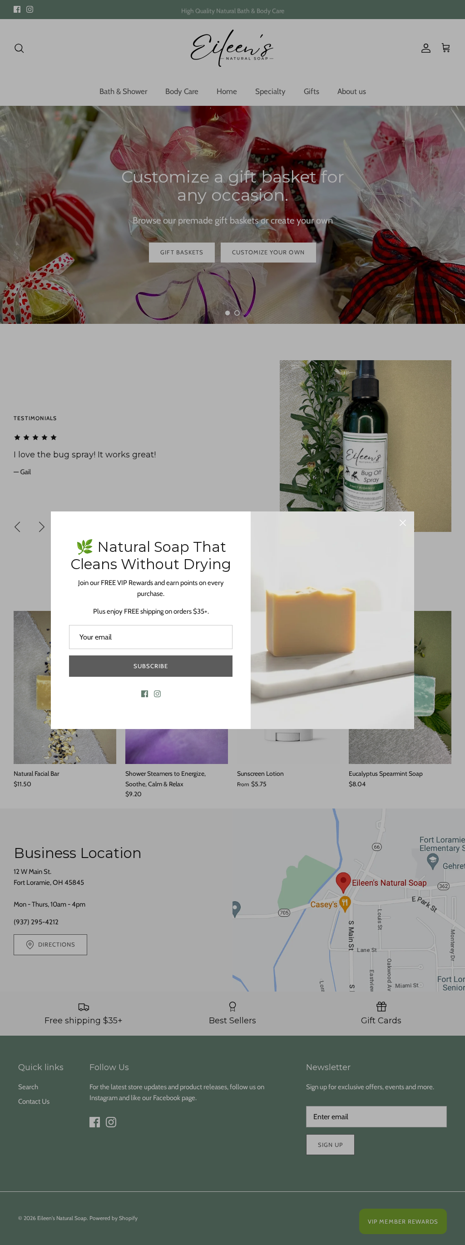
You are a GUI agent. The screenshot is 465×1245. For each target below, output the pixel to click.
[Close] (403, 523)
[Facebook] (144, 693)
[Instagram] (157, 693)
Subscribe (151, 666)
